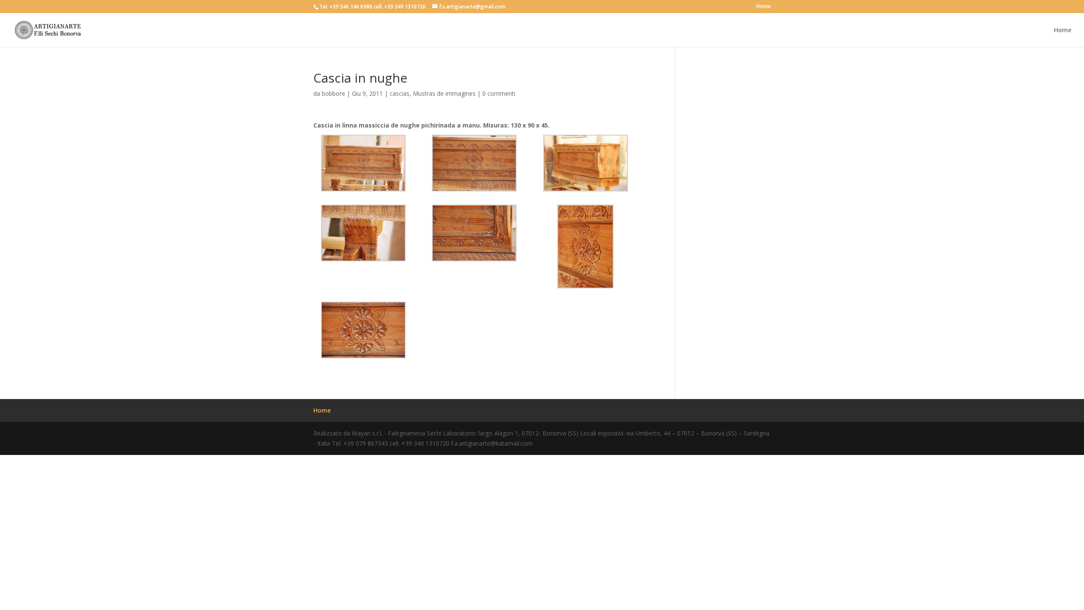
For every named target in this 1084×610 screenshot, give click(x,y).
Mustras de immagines (444, 93)
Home (763, 7)
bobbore (333, 93)
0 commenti (498, 93)
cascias (399, 93)
